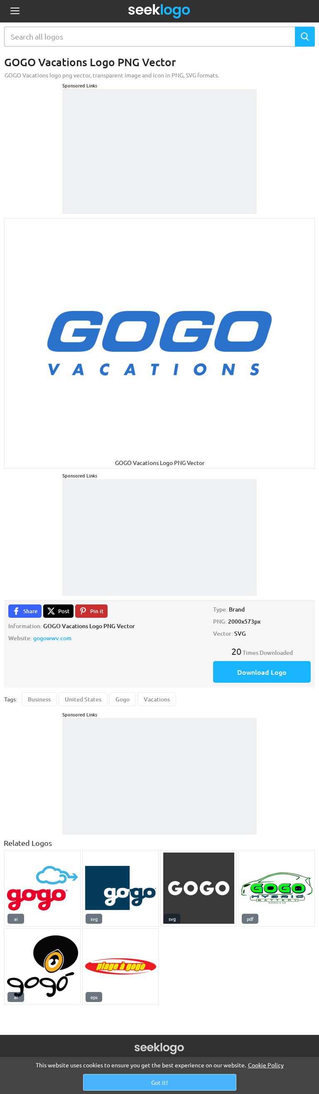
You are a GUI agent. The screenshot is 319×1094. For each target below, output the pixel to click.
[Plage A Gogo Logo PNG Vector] (120, 966)
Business (39, 699)
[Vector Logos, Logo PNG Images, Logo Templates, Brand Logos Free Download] (159, 11)
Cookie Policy (266, 1065)
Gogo (122, 699)
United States (83, 699)
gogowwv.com (52, 638)
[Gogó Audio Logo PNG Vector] (42, 966)
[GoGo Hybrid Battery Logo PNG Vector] (276, 888)
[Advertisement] (159, 141)
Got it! (159, 1082)
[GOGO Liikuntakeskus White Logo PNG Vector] (198, 888)
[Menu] (14, 11)
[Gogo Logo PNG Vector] (42, 888)
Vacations (157, 699)
